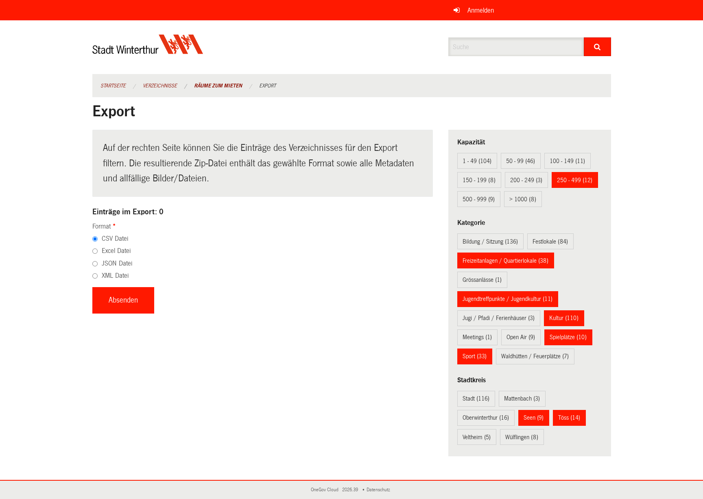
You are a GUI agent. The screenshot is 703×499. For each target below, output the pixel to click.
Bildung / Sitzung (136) (490, 241)
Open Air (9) (521, 337)
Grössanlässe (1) (482, 280)
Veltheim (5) (477, 437)
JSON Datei (117, 263)
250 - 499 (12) (574, 180)
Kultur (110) (564, 318)
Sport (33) (475, 356)
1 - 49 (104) (477, 161)
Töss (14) (569, 417)
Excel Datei (116, 250)
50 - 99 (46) (520, 161)
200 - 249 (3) (526, 180)
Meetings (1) (477, 337)
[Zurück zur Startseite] (147, 51)
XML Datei (115, 275)
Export (267, 86)
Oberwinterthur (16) (486, 417)
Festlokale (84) (550, 241)
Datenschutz (380, 489)
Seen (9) (534, 417)
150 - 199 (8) (479, 180)
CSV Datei (115, 238)
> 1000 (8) (522, 199)
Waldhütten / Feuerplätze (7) (535, 356)
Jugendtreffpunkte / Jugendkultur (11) (507, 299)
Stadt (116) (476, 398)
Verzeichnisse (160, 86)
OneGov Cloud (326, 489)
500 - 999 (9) (479, 199)
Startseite (113, 86)
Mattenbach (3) (522, 398)
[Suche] (597, 46)
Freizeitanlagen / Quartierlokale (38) (505, 260)
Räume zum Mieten (218, 86)
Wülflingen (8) (521, 437)
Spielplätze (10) (568, 337)
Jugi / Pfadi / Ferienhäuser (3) (499, 318)
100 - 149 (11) (567, 161)
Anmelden (480, 10)
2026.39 (350, 489)
